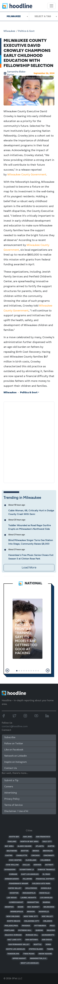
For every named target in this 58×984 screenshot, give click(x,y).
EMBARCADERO (12, 879)
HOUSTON (14, 893)
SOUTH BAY (14, 837)
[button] (7, 670)
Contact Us (10, 768)
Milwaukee (9, 31)
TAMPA (50, 949)
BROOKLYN (47, 851)
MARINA (46, 902)
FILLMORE (27, 879)
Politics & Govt (26, 31)
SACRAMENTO (48, 935)
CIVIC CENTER (15, 860)
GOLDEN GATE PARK (41, 884)
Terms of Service (13, 805)
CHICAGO (35, 855)
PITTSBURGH (40, 926)
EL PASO (46, 874)
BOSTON (24, 851)
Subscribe (9, 737)
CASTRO (8, 855)
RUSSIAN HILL (32, 935)
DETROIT (49, 865)
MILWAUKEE (49, 907)
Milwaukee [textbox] (14, 16)
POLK (52, 926)
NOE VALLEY (47, 916)
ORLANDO (47, 921)
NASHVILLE (44, 912)
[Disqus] (29, 441)
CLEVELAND (31, 860)
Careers (8, 787)
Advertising (10, 793)
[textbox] (43, 16)
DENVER (37, 865)
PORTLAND (9, 930)
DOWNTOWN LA (27, 870)
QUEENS (39, 930)
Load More (29, 567)
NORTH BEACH (13, 921)
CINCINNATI (49, 855)
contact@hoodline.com (15, 726)
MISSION (31, 912)
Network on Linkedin (15, 756)
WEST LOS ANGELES (30, 963)
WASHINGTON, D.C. (38, 958)
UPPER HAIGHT (19, 958)
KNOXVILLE (44, 893)
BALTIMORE (12, 851)
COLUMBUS (45, 860)
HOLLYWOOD (31, 888)
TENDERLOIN (13, 954)
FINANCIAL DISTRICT (45, 879)
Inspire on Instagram (15, 762)
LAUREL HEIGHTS (28, 898)
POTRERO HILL (24, 930)
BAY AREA (9, 846)
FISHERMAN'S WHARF (18, 884)
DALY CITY (47, 842)
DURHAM (13, 874)
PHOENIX (26, 926)
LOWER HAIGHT (16, 902)
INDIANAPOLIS (29, 893)
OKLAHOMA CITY (31, 921)
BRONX (36, 851)
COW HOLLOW (12, 865)
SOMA (48, 944)
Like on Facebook (13, 750)
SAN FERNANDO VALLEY (18, 944)
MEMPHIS (9, 907)
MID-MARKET (33, 907)
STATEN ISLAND (36, 949)
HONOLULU (46, 888)
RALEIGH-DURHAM (13, 935)
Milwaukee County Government (26, 174)
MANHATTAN (33, 902)
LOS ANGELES (46, 898)
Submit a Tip (11, 780)
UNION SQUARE (45, 954)
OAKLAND (12, 842)
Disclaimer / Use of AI (16, 811)
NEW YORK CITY (31, 916)
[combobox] (14, 16)
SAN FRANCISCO (43, 837)
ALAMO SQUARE (25, 846)
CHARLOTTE (21, 855)
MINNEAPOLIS (16, 912)
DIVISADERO (9, 870)
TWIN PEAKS (28, 954)
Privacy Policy (11, 799)
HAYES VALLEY (14, 888)
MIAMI (20, 907)
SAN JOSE (27, 837)
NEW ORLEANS (12, 916)
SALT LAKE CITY (14, 940)
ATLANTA (40, 846)
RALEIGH (51, 930)
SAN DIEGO (47, 940)
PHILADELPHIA (11, 926)
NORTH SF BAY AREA (29, 842)
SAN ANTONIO (31, 940)
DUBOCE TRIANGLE (46, 870)
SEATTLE (37, 944)
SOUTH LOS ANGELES (15, 949)
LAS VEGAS (12, 898)
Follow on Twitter (13, 743)
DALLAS (26, 865)
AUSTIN (51, 846)
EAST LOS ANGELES (30, 874)
